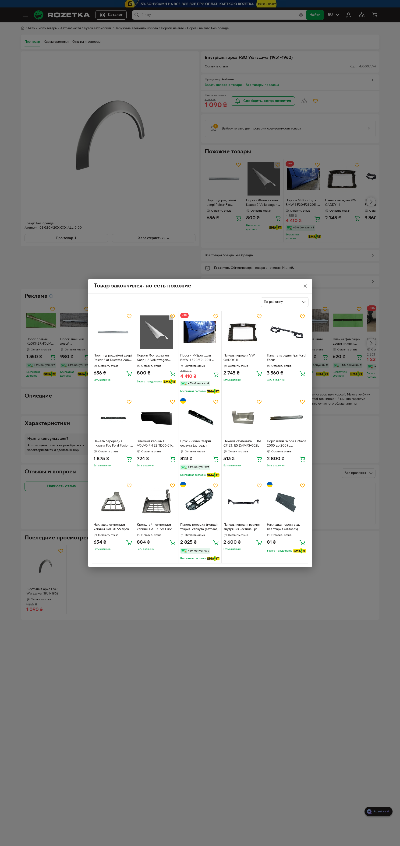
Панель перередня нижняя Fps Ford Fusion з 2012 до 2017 (113, 444)
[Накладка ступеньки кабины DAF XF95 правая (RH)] (113, 501)
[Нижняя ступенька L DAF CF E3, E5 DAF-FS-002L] (243, 417)
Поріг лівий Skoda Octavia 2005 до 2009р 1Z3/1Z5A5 (286, 444)
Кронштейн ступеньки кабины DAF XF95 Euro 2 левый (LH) (156, 527)
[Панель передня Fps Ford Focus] (286, 332)
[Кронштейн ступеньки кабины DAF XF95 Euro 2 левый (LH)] (156, 501)
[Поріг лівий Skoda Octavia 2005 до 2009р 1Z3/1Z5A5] (286, 417)
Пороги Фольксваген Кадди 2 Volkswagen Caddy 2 (153, 358)
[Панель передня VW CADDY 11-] (243, 332)
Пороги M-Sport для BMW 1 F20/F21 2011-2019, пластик (196, 358)
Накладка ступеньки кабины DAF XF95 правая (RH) (113, 527)
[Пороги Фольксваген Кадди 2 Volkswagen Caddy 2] (156, 332)
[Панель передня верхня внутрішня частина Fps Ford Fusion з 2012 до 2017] (243, 501)
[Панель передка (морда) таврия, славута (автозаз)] (200, 501)
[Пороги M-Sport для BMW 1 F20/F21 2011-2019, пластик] (200, 332)
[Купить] (129, 373)
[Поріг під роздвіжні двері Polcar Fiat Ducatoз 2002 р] (113, 332)
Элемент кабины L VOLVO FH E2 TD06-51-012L (154, 444)
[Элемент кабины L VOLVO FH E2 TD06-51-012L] (156, 417)
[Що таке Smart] (169, 382)
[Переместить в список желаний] (129, 316)
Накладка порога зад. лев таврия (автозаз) (283, 527)
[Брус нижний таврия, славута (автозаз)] (200, 417)
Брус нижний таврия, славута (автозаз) (196, 443)
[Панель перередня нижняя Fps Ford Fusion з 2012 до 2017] (113, 417)
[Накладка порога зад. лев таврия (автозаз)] (286, 501)
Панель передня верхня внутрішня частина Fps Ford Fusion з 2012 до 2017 (241, 527)
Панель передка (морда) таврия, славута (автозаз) (199, 527)
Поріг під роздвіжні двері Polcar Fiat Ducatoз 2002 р (113, 358)
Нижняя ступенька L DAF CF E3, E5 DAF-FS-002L (242, 443)
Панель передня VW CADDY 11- (239, 358)
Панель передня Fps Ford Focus (286, 358)
